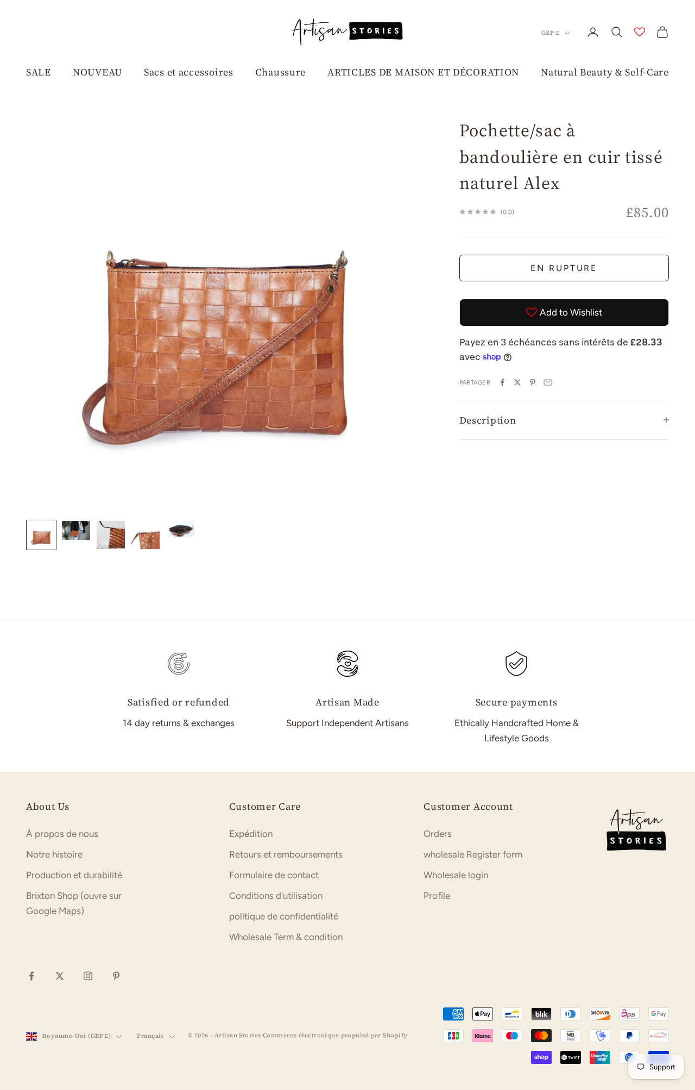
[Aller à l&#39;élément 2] (76, 530)
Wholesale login (456, 875)
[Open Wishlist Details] (639, 32)
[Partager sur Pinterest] (532, 382)
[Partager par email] (548, 382)
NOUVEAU (97, 72)
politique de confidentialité (283, 916)
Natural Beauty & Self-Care (605, 72)
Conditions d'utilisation (276, 895)
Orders (438, 833)
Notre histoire (54, 854)
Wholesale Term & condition (286, 936)
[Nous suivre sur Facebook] (31, 976)
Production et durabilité (74, 875)
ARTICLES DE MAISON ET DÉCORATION (423, 72)
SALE (38, 72)
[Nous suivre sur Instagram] (88, 976)
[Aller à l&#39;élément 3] (111, 535)
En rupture (563, 267)
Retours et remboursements (286, 854)
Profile (437, 895)
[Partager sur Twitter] (517, 382)
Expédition (251, 833)
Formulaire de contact (274, 875)
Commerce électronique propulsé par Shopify (335, 1035)
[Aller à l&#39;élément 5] (180, 529)
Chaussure (280, 72)
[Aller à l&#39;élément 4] (145, 535)
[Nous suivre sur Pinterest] (116, 976)
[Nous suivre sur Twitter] (59, 976)
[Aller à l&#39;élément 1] (41, 535)
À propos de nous (62, 833)
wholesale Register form (473, 854)
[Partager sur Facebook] (502, 382)
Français (150, 1036)
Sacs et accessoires (188, 72)
